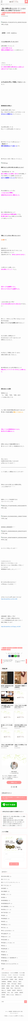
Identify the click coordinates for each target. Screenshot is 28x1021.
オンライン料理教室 (14, 972)
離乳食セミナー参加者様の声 (10, 957)
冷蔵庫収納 (4, 981)
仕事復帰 (6, 891)
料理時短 (3, 988)
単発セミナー (7, 909)
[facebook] (12, 787)
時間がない (13, 12)
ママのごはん (7, 885)
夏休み (20, 981)
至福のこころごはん (9, 942)
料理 (5, 921)
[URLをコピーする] (18, 656)
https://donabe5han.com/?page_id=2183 (11, 626)
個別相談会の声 (7, 903)
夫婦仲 (8, 983)
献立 (12, 992)
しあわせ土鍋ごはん (5, 972)
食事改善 (3, 996)
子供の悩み (9, 12)
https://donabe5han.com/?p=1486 (9, 599)
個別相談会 (6, 900)
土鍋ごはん (15, 981)
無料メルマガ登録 (14, 864)
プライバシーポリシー (14, 1013)
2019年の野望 (7, 876)
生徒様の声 (18, 12)
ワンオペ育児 (22, 975)
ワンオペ (9, 975)
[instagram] (14, 787)
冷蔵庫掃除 (9, 981)
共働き (16, 979)
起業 (5, 951)
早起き (12, 988)
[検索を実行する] (25, 1001)
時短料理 (13, 990)
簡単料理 (21, 992)
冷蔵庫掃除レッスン (8, 906)
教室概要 (10, 1011)
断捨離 (8, 988)
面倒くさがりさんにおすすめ (10, 963)
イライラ (4, 12)
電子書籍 (6, 960)
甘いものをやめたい (8, 930)
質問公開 (6, 948)
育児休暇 (3, 14)
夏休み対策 (4, 983)
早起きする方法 (17, 988)
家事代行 (19, 983)
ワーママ (3, 977)
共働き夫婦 (21, 979)
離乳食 (5, 954)
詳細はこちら (14, 782)
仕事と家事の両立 (5, 979)
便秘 (5, 897)
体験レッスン (7, 894)
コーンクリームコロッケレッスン (11, 882)
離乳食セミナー (18, 994)
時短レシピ (4, 990)
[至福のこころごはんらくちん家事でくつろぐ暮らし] (14, 1)
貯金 (5, 945)
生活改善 (16, 992)
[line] (16, 787)
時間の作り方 (19, 990)
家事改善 (6, 918)
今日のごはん (20, 977)
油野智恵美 (4, 992)
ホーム (6, 1011)
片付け (5, 927)
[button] (9, 656)
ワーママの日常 (9, 977)
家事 (5, 915)
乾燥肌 (5, 888)
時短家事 (9, 990)
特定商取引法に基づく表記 (18, 1011)
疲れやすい (23, 12)
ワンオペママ (15, 975)
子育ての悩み (13, 983)
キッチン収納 (22, 972)
